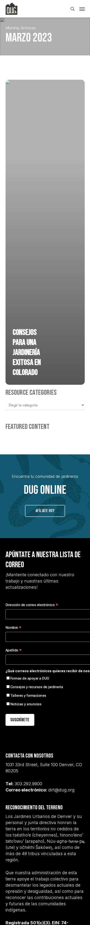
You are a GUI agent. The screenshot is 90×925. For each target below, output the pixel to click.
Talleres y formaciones (28, 695)
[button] (82, 8)
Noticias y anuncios (26, 704)
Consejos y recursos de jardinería (36, 687)
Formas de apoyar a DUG (29, 678)
